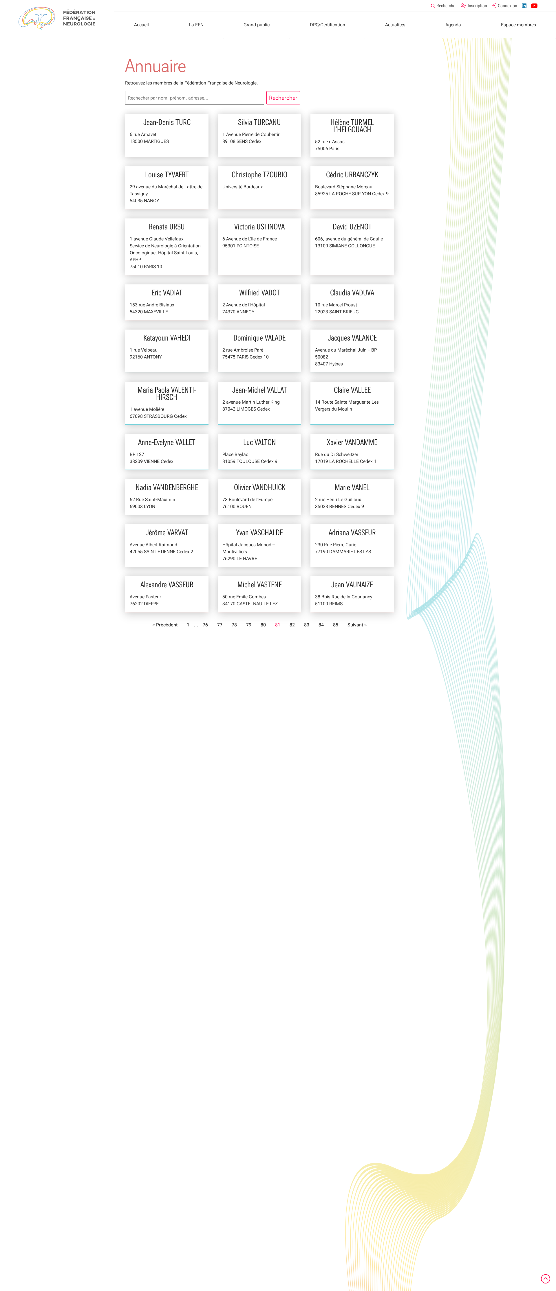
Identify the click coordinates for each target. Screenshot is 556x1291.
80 (263, 625)
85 (335, 625)
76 (205, 625)
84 (321, 625)
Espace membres (518, 24)
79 (248, 625)
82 (292, 625)
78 (234, 625)
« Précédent (165, 625)
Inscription (477, 5)
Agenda (453, 24)
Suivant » (357, 625)
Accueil (141, 24)
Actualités (395, 24)
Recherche (445, 5)
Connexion (507, 5)
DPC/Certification (327, 24)
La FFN (196, 24)
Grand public (257, 24)
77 (219, 625)
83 (306, 625)
